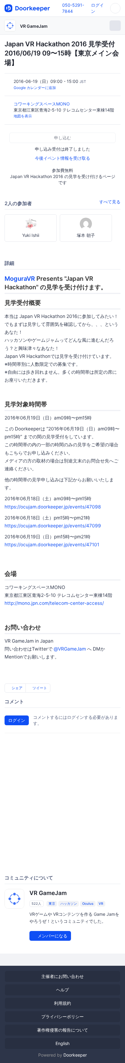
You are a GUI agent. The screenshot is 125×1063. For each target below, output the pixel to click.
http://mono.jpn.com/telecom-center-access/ (54, 603)
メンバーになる (51, 935)
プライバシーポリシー (62, 1016)
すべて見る (109, 201)
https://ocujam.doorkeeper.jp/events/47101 (52, 545)
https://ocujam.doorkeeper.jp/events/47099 (53, 526)
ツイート (39, 688)
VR (101, 903)
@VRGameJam (70, 649)
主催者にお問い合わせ (62, 976)
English (62, 1043)
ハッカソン (68, 903)
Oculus (87, 903)
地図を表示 (23, 116)
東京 (52, 903)
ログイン (16, 720)
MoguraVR (20, 278)
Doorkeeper (75, 1055)
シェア (16, 688)
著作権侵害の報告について (62, 1030)
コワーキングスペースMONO (42, 103)
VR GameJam (34, 26)
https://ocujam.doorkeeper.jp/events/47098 (53, 507)
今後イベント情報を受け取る (62, 158)
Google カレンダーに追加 (35, 87)
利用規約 (62, 1003)
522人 (36, 903)
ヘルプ (62, 989)
